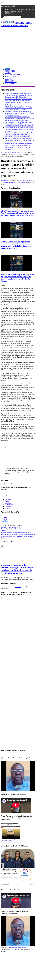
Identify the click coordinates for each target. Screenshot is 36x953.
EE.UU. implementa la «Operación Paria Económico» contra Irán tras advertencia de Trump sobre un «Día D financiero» (18, 95)
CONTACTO (9, 13)
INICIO (7, 69)
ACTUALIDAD (10, 76)
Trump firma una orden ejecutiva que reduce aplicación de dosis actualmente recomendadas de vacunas (19, 129)
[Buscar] (1, 2)
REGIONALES (10, 71)
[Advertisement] (18, 47)
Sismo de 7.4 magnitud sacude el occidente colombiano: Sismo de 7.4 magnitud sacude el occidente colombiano (19, 140)
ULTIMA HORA (6, 182)
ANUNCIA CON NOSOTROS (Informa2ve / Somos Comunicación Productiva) (19, 10)
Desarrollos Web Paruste (18, 948)
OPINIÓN (8, 78)
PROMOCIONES (10, 82)
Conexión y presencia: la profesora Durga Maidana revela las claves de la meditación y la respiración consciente (19, 113)
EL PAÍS (7, 73)
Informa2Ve (5, 180)
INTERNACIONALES (12, 74)
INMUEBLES (9, 83)
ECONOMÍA (9, 80)
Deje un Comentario (18, 182)
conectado (18, 587)
